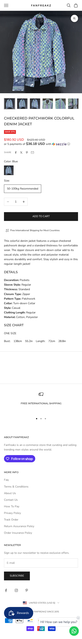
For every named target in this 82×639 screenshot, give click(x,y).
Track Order (11, 520)
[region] (41, 402)
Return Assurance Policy (19, 526)
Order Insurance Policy (18, 533)
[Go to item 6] (73, 103)
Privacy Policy (12, 513)
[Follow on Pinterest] (27, 590)
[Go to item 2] (22, 103)
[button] (41, 144)
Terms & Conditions (16, 487)
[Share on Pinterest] (26, 152)
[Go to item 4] (47, 103)
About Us (10, 493)
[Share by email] (32, 152)
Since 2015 (53, 611)
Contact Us (11, 500)
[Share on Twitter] (21, 152)
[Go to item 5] (60, 103)
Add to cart (41, 216)
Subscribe (17, 576)
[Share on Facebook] (15, 152)
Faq (6, 480)
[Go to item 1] (9, 103)
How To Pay (11, 506)
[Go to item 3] (35, 103)
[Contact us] (74, 631)
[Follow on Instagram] (16, 590)
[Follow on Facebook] (6, 590)
